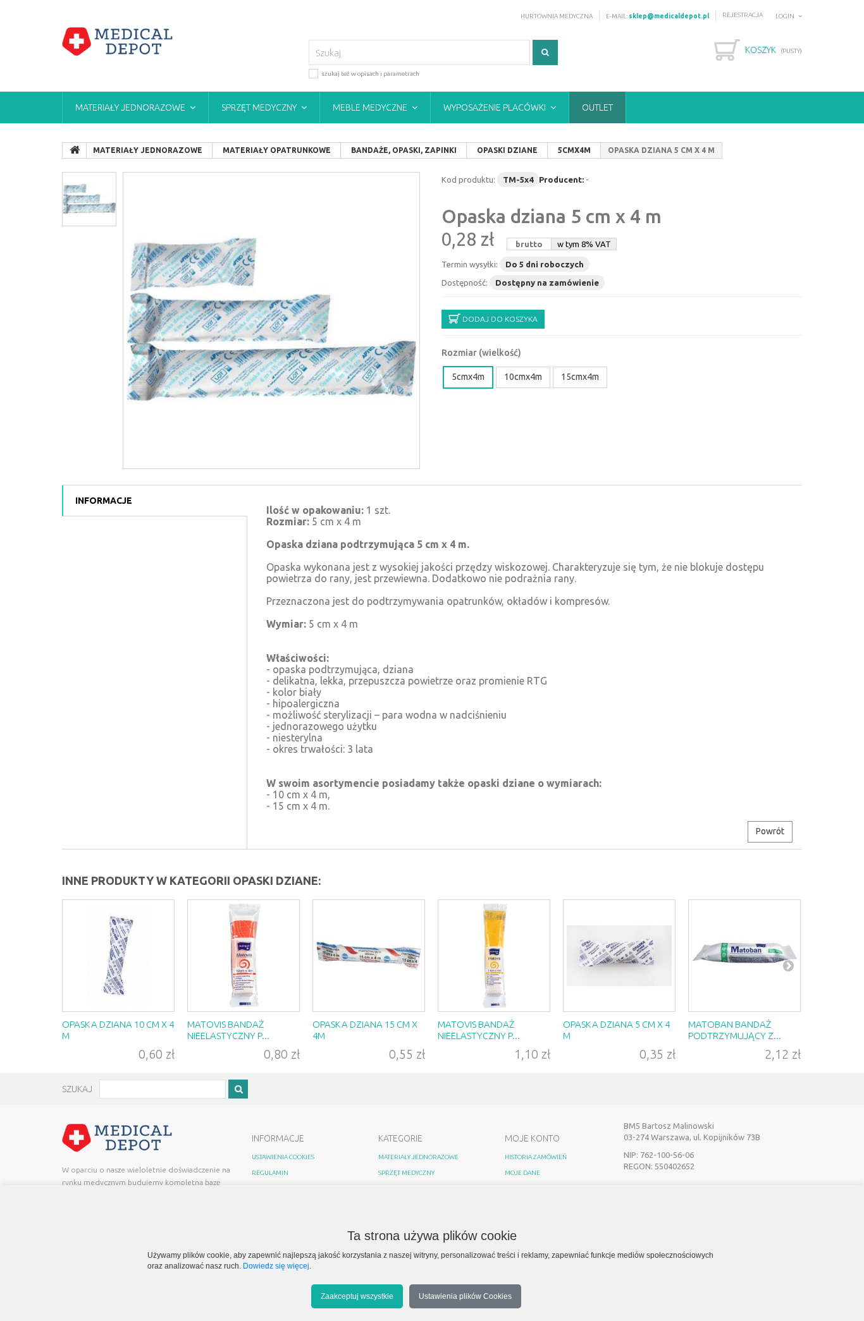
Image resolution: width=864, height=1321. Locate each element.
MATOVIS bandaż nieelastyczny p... (228, 1030)
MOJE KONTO (532, 1138)
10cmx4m (523, 377)
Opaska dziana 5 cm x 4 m (551, 216)
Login (784, 16)
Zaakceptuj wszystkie (357, 1296)
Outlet (597, 107)
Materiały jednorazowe (130, 107)
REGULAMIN (270, 1172)
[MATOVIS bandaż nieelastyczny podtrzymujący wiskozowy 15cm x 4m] (494, 955)
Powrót (770, 831)
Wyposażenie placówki (494, 107)
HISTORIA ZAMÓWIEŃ (536, 1157)
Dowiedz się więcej (276, 1266)
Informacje (103, 501)
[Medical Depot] (117, 41)
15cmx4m (580, 377)
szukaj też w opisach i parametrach (370, 73)
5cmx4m (468, 377)
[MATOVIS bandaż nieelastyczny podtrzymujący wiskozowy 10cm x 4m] (243, 955)
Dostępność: (464, 282)
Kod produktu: (468, 179)
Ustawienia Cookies (283, 1157)
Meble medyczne (370, 107)
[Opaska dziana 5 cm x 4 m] (271, 320)
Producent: (561, 179)
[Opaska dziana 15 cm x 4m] (368, 955)
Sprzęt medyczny (259, 107)
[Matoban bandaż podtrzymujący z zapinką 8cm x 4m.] (744, 955)
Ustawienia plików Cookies (465, 1296)
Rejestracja (742, 14)
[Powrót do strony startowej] (75, 150)
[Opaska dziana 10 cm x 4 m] (118, 955)
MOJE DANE (522, 1172)
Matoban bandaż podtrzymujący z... (734, 1030)
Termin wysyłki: (469, 264)
